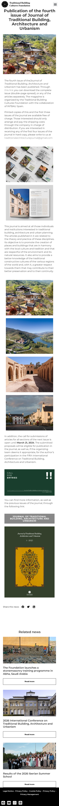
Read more (30, 681)
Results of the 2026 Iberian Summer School (26, 775)
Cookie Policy (35, 791)
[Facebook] (3, 803)
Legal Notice (8, 791)
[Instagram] (14, 803)
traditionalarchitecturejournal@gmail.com (28, 138)
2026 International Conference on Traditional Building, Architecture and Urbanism (28, 723)
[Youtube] (9, 803)
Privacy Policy (21, 791)
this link (8, 90)
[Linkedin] (20, 803)
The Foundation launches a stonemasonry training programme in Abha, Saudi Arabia (28, 670)
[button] (55, 4)
